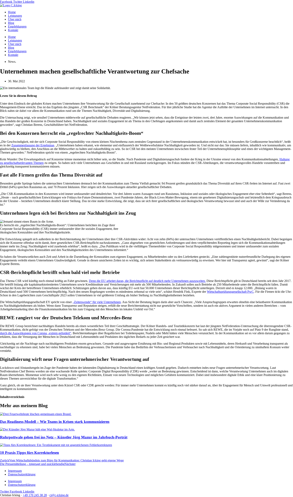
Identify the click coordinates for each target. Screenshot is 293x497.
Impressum (15, 470)
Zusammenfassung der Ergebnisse (32, 145)
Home (12, 12)
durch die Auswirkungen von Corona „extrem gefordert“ (35, 333)
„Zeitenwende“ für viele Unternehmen (97, 302)
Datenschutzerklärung (21, 474)
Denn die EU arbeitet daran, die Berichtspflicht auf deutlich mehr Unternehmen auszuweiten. (147, 281)
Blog (11, 23)
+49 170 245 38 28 (35, 495)
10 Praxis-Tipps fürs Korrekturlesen (29, 452)
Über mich (14, 19)
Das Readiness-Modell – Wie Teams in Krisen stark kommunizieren (54, 422)
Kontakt (13, 30)
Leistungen (15, 15)
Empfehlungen (17, 26)
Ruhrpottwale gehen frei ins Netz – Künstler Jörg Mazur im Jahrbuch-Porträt (63, 437)
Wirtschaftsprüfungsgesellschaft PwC (230, 291)
